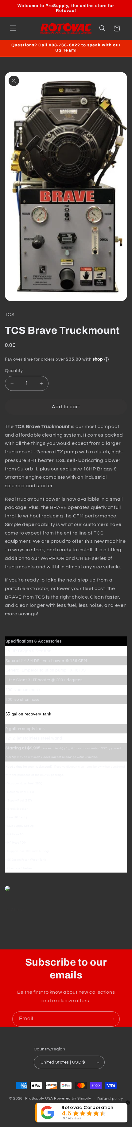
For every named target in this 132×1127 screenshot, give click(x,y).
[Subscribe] (112, 1018)
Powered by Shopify (72, 1098)
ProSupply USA (39, 1098)
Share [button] (17, 910)
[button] (13, 28)
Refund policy (110, 1098)
